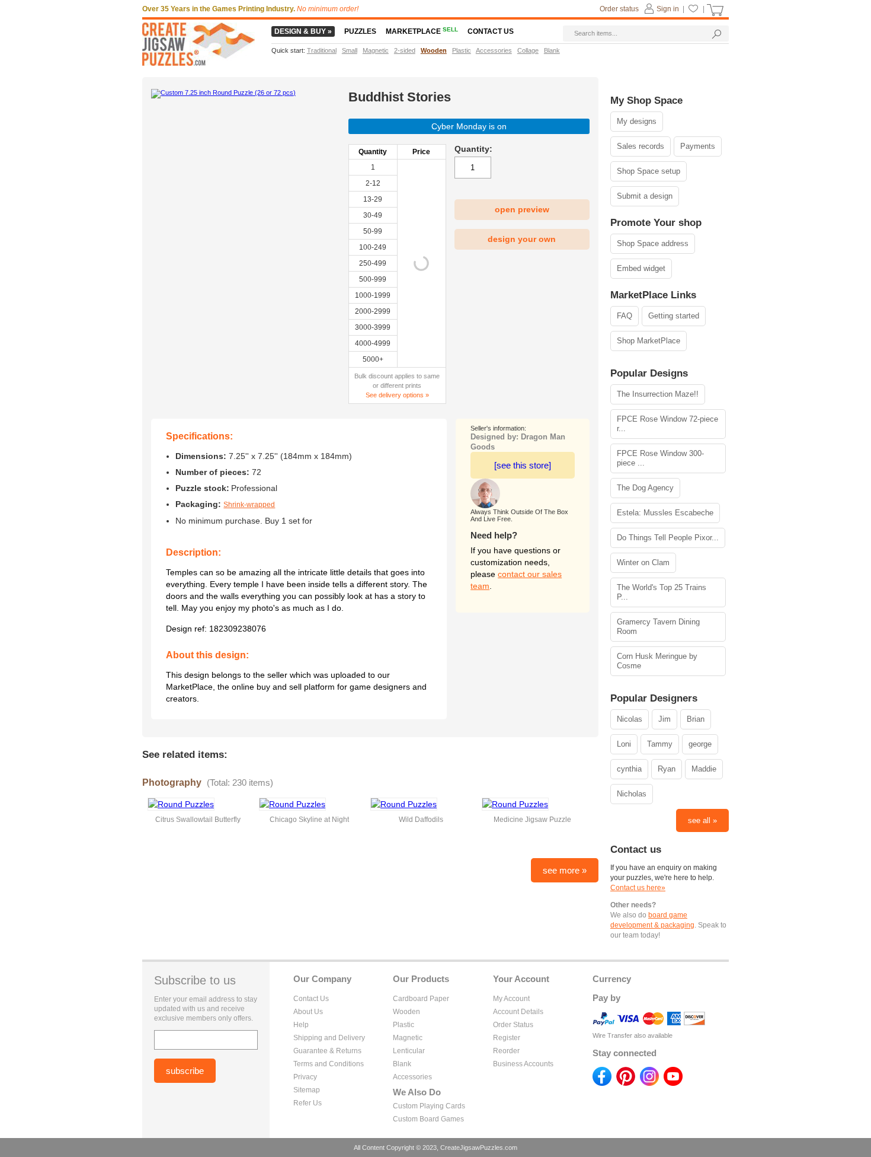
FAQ (624, 315)
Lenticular (409, 1051)
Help (301, 1025)
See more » (565, 870)
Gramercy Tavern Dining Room (658, 626)
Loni (624, 744)
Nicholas (631, 793)
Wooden (406, 1012)
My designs (637, 121)
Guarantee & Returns (327, 1051)
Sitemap (306, 1090)
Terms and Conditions (328, 1064)
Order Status (513, 1025)
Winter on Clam (643, 562)
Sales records (640, 146)
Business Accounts (523, 1064)
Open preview (522, 209)
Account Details (518, 1012)
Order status (619, 9)
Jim (664, 719)
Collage (528, 50)
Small (349, 50)
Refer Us (307, 1103)
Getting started (673, 315)
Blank (402, 1064)
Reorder (506, 1051)
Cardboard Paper (421, 999)
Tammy (660, 744)
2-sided (404, 50)
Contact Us (311, 999)
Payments (697, 146)
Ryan (666, 768)
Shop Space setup (648, 171)
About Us (308, 1012)
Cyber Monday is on (469, 126)
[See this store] (522, 465)
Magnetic (407, 1038)
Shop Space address (653, 243)
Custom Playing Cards (429, 1106)
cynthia (629, 768)
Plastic (403, 1025)
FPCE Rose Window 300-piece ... (660, 458)
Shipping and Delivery (329, 1038)
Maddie (703, 768)
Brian (696, 719)
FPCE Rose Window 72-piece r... (667, 424)
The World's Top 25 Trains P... (661, 592)
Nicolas (629, 719)
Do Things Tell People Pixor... (668, 537)
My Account (511, 999)
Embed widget (641, 268)
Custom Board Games (428, 1119)
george (700, 744)
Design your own (522, 239)
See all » (702, 820)
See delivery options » (397, 395)
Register (506, 1038)
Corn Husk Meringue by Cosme (657, 661)
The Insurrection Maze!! (658, 394)
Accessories (412, 1077)
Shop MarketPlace (648, 340)
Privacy (305, 1077)
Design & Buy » (303, 31)
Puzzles (360, 31)
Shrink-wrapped (249, 505)
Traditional (322, 50)
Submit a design (645, 196)
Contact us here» (637, 888)
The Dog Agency (645, 487)
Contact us (490, 31)
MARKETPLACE (422, 31)
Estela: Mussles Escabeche (665, 512)
